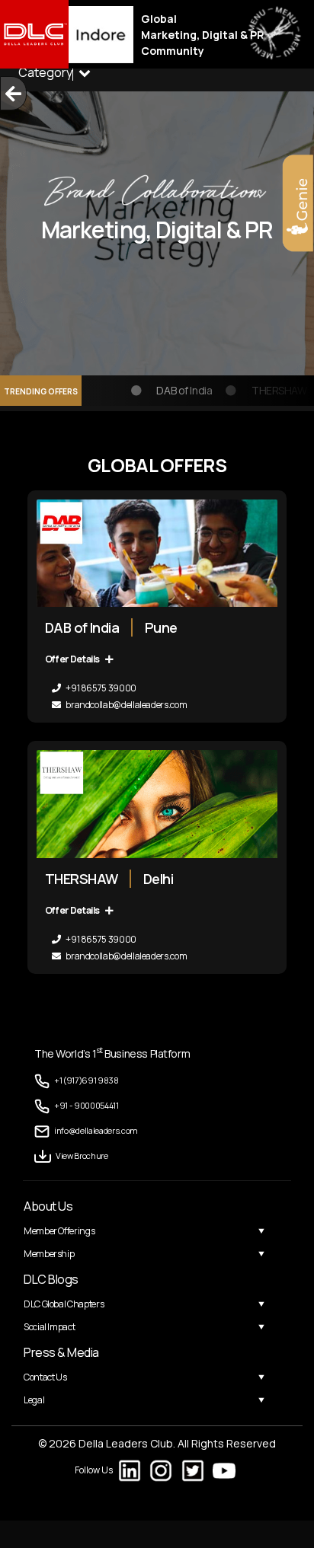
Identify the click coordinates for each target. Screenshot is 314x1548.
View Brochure (82, 1155)
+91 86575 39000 (100, 687)
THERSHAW (273, 390)
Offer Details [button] (73, 659)
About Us (48, 1206)
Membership (49, 1253)
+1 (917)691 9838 (86, 1080)
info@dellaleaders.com (96, 1130)
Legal (34, 1399)
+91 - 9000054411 (86, 1105)
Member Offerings (59, 1230)
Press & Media (61, 1352)
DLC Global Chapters (64, 1303)
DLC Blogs (51, 1279)
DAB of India (179, 390)
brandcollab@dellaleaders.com (126, 704)
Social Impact (49, 1326)
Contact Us (45, 1377)
